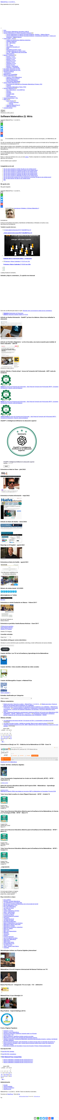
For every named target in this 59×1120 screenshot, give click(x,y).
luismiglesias (17, 208)
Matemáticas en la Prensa (12, 78)
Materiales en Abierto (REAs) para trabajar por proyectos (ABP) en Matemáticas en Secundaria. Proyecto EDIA (28, 791)
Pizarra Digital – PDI (8, 38)
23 (1, 738)
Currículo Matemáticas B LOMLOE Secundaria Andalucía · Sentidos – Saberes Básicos (27, 34)
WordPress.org (7, 1089)
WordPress (10, 1094)
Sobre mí (5, 99)
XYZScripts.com (37, 1096)
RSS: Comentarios (11, 1054)
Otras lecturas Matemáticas (13, 81)
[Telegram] (29, 126)
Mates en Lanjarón (8, 928)
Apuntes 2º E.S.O (10, 59)
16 (1, 736)
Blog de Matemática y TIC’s (10, 905)
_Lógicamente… (7, 73)
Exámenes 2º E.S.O (11, 60)
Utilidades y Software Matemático (29, 208)
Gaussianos (6, 917)
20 (7, 736)
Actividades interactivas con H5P (11, 69)
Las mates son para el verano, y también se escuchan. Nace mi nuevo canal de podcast (25, 723)
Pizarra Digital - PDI (8, 1035)
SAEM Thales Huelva (8, 942)
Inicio (4, 30)
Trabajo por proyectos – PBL (10, 98)
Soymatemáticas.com (8, 943)
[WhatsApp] (29, 124)
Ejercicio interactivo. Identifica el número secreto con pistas (18, 1036)
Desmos (8, 91)
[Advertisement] (29, 16)
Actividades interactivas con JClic (11, 70)
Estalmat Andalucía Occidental (11, 916)
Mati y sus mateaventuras (9, 931)
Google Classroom (14, 102)
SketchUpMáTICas (11, 96)
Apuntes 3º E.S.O (10, 62)
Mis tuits (3, 599)
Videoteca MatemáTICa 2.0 (13, 105)
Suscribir (5, 649)
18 (4, 736)
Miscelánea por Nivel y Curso (13, 49)
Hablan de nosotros (11, 106)
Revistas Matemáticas (12, 80)
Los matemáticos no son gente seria (12, 902)
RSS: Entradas (10, 1051)
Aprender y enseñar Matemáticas (11, 901)
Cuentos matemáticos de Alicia (11, 910)
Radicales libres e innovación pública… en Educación (17, 258)
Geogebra (8, 92)
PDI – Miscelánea (10, 42)
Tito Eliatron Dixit (7, 945)
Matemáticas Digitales (9, 925)
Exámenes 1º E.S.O (11, 58)
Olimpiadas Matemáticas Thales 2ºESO (16, 87)
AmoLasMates (7, 900)
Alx (19, 1094)
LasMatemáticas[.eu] (8, 919)
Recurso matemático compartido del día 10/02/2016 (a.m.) (18, 1062)
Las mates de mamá (8, 908)
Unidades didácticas (11, 41)
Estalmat (8, 85)
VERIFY (6, 466)
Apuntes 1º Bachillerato (12, 66)
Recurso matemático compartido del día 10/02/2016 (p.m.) (18, 1061)
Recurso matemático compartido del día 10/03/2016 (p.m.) (18, 1059)
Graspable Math (10, 94)
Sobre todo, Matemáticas (9, 939)
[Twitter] (29, 129)
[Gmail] (29, 133)
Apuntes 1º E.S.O (10, 56)
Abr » (3, 741)
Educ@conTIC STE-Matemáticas (9, 762)
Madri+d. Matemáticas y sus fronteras (13, 923)
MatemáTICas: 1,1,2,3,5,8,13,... (8, 2)
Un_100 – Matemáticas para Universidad (16, 52)
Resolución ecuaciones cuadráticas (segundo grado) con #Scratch (20, 1033)
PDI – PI (8, 44)
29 (11, 738)
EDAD (7, 48)
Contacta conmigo (7, 108)
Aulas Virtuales (10, 101)
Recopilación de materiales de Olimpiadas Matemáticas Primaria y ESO (24, 84)
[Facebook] (29, 131)
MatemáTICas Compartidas (10, 74)
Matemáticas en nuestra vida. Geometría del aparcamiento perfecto (20, 1037)
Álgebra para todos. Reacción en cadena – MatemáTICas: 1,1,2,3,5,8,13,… (21, 704)
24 (3, 738)
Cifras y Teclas (7, 909)
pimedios (5, 935)
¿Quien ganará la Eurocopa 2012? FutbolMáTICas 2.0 (17, 233)
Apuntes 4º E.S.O (10, 64)
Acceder (5, 1085)
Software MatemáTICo (9, 88)
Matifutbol (6, 932)
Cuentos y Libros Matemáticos (14, 77)
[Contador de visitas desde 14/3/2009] (9, 592)
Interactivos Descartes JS (12, 47)
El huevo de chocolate (8, 913)
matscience (6, 934)
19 (6, 736)
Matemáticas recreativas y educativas (13, 927)
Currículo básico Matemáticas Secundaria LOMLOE (16, 31)
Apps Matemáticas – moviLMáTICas (15, 90)
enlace (26, 157)
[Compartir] (29, 136)
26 (6, 738)
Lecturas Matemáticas (9, 75)
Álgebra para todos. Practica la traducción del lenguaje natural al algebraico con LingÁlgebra (30, 704)
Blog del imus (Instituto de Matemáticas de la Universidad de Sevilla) (20, 904)
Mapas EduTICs (10, 53)
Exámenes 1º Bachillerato (12, 67)
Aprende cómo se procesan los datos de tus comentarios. (37, 310)
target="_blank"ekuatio (9, 912)
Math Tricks (6, 930)
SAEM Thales (6, 940)
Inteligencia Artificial (8, 71)
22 (11, 736)
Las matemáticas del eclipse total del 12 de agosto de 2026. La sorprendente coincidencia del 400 (28, 720)
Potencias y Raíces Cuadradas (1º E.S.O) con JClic (17, 264)
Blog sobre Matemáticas (9, 906)
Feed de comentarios (8, 1087)
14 (9, 735)
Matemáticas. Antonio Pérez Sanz (12, 924)
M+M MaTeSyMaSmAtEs (9, 921)
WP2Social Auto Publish (23, 1096)
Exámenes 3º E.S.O (11, 63)
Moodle (11, 103)
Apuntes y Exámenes (8, 55)
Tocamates (6, 947)
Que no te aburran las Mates (10, 938)
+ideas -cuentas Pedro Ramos (11, 946)
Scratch (8, 95)
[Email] (29, 122)
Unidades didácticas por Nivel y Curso (15, 51)
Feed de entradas (7, 1086)
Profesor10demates (8, 936)
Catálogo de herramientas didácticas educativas (18, 40)
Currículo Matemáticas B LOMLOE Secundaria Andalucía (17, 33)
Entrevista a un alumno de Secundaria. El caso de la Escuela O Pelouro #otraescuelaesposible (27, 1046)
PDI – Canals (9, 45)
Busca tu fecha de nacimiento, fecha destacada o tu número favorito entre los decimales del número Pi (29, 1041)
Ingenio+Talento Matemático (10, 82)
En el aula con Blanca (8, 915)
